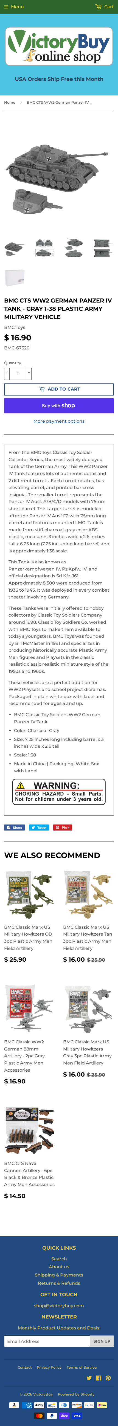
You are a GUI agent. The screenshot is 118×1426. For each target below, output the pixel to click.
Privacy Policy (49, 1367)
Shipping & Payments (59, 1275)
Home (9, 102)
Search (59, 1258)
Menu (17, 6)
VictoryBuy (43, 1394)
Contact (25, 1367)
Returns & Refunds (59, 1283)
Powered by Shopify (76, 1394)
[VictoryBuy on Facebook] (99, 1378)
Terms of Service (82, 1367)
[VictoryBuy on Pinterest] (108, 1378)
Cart (108, 6)
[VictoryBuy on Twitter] (89, 1378)
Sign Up (102, 1341)
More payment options (59, 421)
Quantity (12, 362)
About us (59, 1266)
